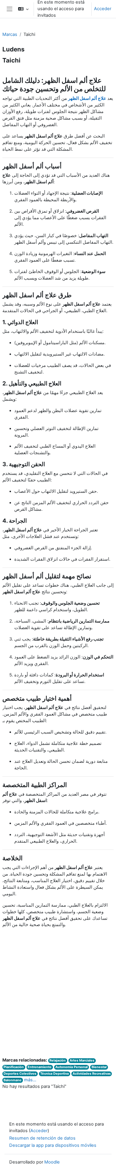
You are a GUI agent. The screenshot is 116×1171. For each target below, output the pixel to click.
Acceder (102, 8)
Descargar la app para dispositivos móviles (52, 1145)
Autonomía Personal (71, 1067)
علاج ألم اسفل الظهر (87, 98)
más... (30, 1079)
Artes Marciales (82, 1060)
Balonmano (12, 1080)
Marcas (9, 34)
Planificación (14, 1067)
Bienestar (99, 1067)
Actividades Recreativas (92, 1073)
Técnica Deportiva (54, 1073)
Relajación (57, 1060)
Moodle (52, 1162)
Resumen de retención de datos (42, 1138)
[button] (23, 9)
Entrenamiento (39, 1067)
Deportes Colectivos (20, 1073)
